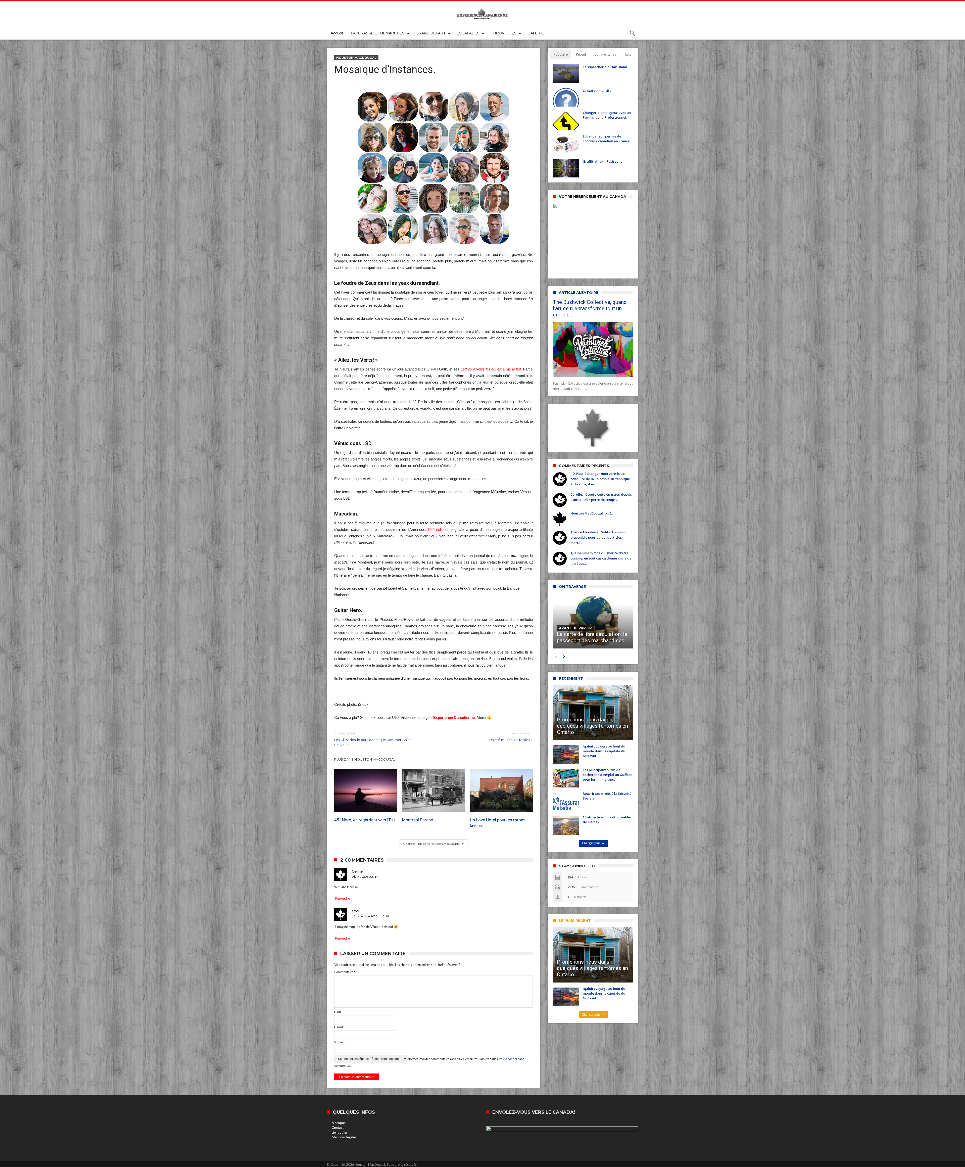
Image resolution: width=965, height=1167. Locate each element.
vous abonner (508, 1059)
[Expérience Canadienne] (482, 8)
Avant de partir (575, 628)
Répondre (342, 898)
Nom (338, 1011)
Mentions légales (344, 1137)
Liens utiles (340, 1132)
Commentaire (344, 972)
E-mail (339, 1027)
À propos (339, 1123)
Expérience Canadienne (454, 717)
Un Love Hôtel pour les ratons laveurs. (497, 823)
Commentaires (605, 54)
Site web (339, 1042)
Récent (581, 54)
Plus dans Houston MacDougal (364, 759)
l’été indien (437, 529)
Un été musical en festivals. (511, 736)
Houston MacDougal (356, 58)
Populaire (561, 54)
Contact (338, 1128)
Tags (627, 54)
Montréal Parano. (418, 820)
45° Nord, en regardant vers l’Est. (365, 820)
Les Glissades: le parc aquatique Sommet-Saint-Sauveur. (373, 739)
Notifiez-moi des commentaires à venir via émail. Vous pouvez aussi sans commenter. (429, 1062)
